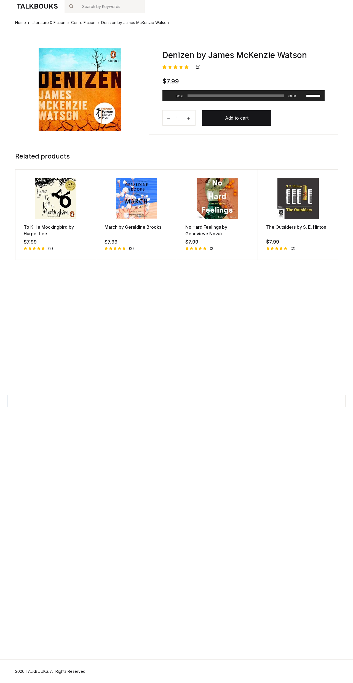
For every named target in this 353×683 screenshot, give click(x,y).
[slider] (314, 95)
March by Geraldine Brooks (133, 227)
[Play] (169, 96)
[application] (243, 95)
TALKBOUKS (37, 6)
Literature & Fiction (48, 22)
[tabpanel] (80, 89)
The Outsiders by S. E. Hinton (296, 227)
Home (20, 22)
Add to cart (236, 118)
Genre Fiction (83, 22)
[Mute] (302, 96)
